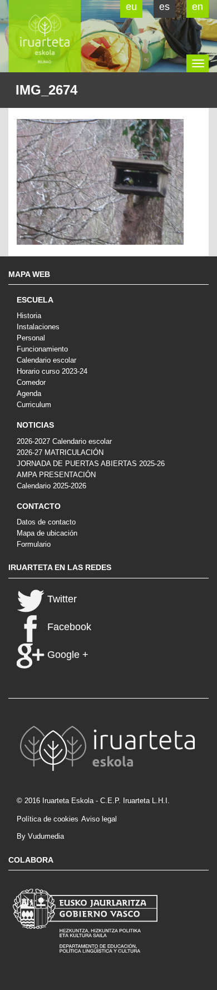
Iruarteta (44, 36)
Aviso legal (99, 819)
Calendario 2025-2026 (51, 486)
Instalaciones (38, 327)
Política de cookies (47, 819)
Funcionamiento (42, 349)
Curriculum (34, 404)
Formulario (34, 544)
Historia (29, 315)
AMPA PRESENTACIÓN (56, 475)
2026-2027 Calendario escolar (64, 441)
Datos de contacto (46, 522)
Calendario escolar (46, 360)
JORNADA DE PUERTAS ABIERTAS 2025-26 (91, 463)
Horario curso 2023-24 (52, 371)
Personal (31, 338)
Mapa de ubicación (47, 533)
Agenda (29, 393)
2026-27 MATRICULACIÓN (60, 452)
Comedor (31, 382)
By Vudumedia (40, 836)
